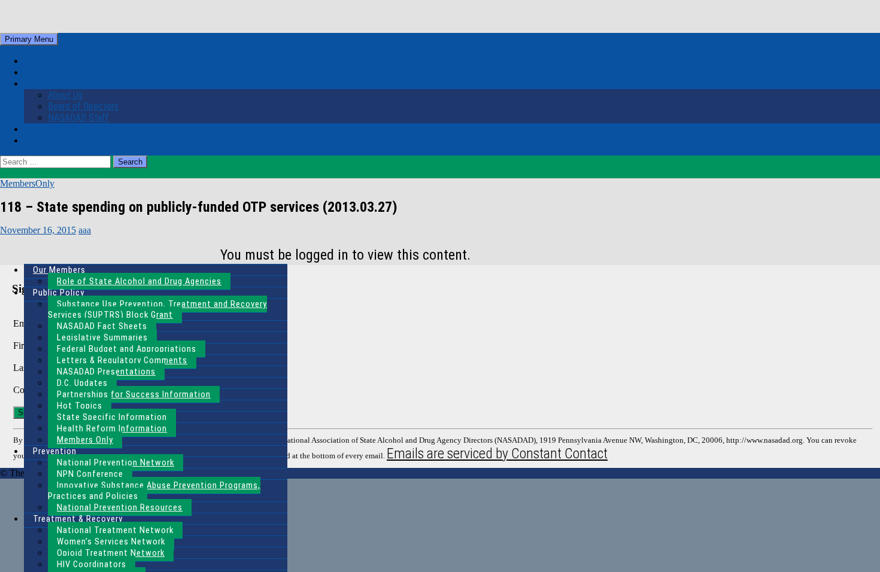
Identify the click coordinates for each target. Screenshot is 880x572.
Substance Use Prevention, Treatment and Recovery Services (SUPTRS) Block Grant (157, 309)
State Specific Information (112, 417)
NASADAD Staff (78, 117)
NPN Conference (90, 473)
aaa (84, 230)
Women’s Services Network (111, 541)
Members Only (85, 439)
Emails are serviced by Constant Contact (497, 453)
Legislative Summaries (102, 337)
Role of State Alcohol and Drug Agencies (139, 281)
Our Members (59, 269)
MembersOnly (27, 183)
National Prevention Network (115, 462)
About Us (41, 83)
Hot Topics (79, 405)
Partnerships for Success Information (134, 394)
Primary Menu (29, 39)
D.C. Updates (82, 383)
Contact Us (45, 129)
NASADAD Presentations (106, 371)
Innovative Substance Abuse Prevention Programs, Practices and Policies (154, 490)
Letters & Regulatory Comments (122, 360)
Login (34, 60)
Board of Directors (83, 106)
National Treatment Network (115, 530)
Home (35, 72)
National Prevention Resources (120, 507)
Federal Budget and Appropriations (126, 348)
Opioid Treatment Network (111, 552)
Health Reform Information (112, 428)
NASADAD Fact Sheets (102, 326)
